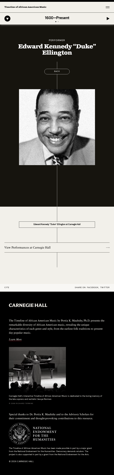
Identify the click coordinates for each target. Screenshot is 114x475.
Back (57, 71)
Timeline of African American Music (25, 7)
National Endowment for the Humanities (36, 451)
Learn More (15, 339)
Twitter (105, 288)
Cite (6, 288)
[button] (108, 7)
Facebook (92, 288)
